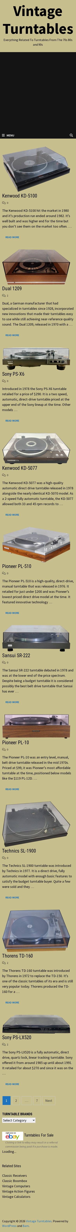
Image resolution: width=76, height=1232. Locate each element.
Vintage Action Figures (18, 1191)
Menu (10, 135)
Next (48, 1100)
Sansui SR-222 (16, 655)
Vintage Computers (16, 1186)
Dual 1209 (12, 288)
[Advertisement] (38, 92)
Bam (26, 1226)
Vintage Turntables (38, 19)
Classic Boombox (14, 1181)
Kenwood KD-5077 (19, 468)
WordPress (9, 1226)
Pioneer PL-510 (16, 566)
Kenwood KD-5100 (19, 196)
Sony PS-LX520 (16, 1037)
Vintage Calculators (16, 1196)
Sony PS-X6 (13, 374)
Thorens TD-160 (17, 956)
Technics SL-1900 (19, 851)
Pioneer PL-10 (15, 742)
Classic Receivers (14, 1175)
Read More (12, 237)
